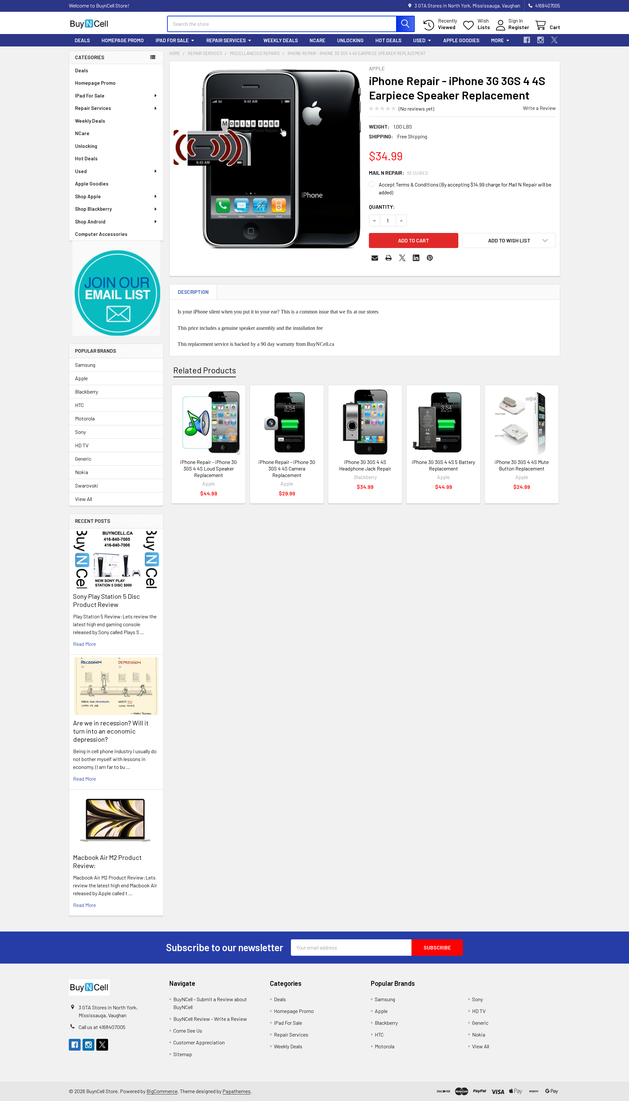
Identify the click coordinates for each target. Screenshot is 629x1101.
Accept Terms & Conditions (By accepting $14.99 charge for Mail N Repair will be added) (465, 188)
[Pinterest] (430, 258)
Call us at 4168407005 (102, 1027)
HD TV (81, 445)
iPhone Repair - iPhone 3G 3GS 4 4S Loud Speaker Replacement (208, 468)
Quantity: (382, 207)
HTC (79, 405)
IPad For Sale (172, 40)
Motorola (85, 418)
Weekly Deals (280, 40)
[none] (267, 158)
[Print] (388, 258)
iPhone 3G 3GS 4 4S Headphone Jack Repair (365, 465)
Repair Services (226, 40)
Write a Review (539, 108)
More (497, 40)
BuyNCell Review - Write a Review (210, 1019)
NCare (317, 40)
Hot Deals (388, 40)
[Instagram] (540, 40)
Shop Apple (88, 196)
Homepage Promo (123, 40)
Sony (80, 432)
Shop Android (90, 221)
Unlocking (350, 40)
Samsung (85, 365)
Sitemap (182, 1054)
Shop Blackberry (93, 209)
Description (193, 292)
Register (518, 27)
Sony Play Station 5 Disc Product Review (106, 600)
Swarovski (86, 485)
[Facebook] (527, 40)
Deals (82, 40)
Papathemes (236, 1091)
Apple (81, 378)
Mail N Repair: (398, 172)
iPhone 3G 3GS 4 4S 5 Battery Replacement (443, 465)
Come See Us (187, 1030)
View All (83, 499)
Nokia (81, 472)
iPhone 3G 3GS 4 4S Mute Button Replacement (522, 465)
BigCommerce (162, 1091)
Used (419, 40)
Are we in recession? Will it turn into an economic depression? (110, 731)
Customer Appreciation (199, 1042)
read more (84, 644)
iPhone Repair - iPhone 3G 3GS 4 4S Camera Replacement (286, 468)
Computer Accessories (101, 234)
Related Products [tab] (204, 370)
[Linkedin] (416, 258)
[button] (116, 288)
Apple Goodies (461, 40)
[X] (554, 40)
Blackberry (86, 391)
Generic (83, 458)
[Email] (375, 258)
